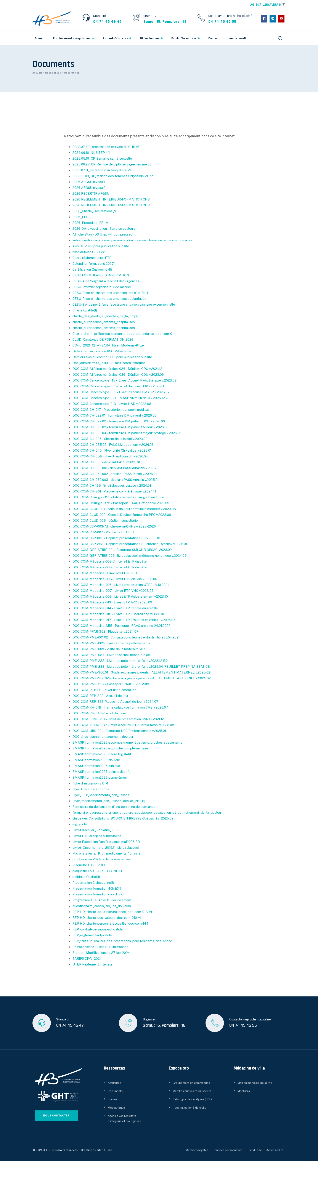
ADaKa (108, 1150)
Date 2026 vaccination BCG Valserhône (101, 351)
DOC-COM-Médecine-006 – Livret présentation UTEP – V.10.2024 (121, 585)
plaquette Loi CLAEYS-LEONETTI (98, 871)
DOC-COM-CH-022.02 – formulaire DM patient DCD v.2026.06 (118, 421)
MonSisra (244, 1091)
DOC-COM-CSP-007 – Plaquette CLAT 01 (103, 532)
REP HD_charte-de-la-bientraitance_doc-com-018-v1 (112, 912)
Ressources (53, 72)
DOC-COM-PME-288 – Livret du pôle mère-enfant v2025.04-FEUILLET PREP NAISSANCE (141, 666)
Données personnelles (228, 1150)
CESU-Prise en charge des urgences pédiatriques (109, 298)
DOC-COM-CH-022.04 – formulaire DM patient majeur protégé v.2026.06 (126, 433)
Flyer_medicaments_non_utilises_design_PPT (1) (108, 801)
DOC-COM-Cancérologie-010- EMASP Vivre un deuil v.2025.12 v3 (121, 398)
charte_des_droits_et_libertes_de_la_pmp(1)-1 (107, 316)
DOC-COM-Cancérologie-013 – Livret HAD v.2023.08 (111, 404)
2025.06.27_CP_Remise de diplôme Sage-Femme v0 (111, 164)
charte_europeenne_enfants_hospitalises (103, 322)
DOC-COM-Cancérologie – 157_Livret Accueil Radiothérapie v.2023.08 (124, 380)
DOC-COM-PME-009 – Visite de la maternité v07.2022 (112, 649)
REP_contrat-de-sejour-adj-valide (97, 929)
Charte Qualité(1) (84, 310)
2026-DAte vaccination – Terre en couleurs (104, 228)
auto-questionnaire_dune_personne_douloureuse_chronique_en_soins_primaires (132, 240)
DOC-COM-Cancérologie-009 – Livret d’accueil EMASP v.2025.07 (121, 392)
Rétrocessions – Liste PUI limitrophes (100, 947)
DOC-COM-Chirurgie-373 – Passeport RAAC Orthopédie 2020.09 (120, 503)
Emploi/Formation (183, 38)
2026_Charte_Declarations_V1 (94, 211)
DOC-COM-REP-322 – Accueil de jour (100, 696)
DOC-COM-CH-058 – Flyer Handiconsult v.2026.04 (110, 456)
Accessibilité (274, 1150)
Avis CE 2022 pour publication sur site (100, 246)
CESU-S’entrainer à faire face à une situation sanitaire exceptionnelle (123, 304)
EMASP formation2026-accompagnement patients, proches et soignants (127, 742)
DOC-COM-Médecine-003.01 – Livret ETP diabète (109, 561)
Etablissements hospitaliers (72, 38)
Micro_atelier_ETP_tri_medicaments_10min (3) (106, 853)
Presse (112, 1099)
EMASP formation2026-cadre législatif (101, 754)
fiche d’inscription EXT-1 (90, 783)
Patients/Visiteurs (115, 38)
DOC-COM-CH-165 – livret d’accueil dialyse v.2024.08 (112, 485)
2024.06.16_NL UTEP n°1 (91, 152)
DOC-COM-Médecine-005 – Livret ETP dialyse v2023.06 (114, 579)
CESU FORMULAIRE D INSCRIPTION (100, 275)
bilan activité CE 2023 (88, 252)
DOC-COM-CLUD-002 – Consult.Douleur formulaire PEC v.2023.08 (121, 514)
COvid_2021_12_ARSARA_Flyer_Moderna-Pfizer (108, 345)
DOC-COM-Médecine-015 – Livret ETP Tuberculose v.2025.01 (118, 614)
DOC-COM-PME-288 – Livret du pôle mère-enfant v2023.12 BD (120, 660)
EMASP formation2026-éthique (96, 766)
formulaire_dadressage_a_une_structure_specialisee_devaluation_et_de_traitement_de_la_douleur (147, 812)
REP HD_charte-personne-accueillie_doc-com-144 (110, 923)
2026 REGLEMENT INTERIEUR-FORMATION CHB (111, 199)
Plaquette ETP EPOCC (89, 865)
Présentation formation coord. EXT (98, 894)
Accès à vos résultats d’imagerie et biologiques (124, 1118)
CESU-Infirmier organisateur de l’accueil (102, 287)
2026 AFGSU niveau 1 (88, 182)
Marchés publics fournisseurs (192, 1091)
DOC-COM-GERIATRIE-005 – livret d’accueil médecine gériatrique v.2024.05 (129, 555)
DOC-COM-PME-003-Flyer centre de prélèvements (111, 643)
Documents (115, 1091)
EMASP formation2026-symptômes (99, 777)
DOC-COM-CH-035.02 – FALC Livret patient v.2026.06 (113, 444)
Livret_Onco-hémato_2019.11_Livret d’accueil (106, 847)
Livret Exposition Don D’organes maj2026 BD (106, 842)
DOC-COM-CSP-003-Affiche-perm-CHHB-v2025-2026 (114, 526)
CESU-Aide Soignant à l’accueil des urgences (105, 281)
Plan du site (254, 1150)
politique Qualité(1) (86, 877)
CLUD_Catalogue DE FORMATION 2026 (102, 339)
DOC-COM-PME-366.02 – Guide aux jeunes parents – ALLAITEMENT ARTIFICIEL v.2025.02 (141, 678)
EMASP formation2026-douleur (96, 760)
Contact (214, 38)
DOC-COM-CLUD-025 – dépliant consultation (106, 520)
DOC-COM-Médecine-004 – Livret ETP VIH (104, 573)
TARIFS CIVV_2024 (87, 958)
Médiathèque (116, 1107)
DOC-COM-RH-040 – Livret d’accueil (99, 713)
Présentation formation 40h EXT (96, 888)
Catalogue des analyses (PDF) (192, 1099)
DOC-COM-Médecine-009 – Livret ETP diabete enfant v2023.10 (120, 596)
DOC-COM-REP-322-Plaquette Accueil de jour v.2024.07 (115, 701)
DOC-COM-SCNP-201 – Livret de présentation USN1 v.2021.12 (118, 719)
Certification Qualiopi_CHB (92, 269)
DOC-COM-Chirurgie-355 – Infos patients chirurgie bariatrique (118, 497)
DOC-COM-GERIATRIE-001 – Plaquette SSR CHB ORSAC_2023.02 (122, 550)
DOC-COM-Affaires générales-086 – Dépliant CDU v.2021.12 (117, 368)
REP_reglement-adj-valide (92, 935)
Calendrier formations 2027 (93, 263)
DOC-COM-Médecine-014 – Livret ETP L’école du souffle (115, 608)
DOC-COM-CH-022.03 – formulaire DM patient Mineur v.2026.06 (120, 427)
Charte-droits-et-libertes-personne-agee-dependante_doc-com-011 (123, 333)
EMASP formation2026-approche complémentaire (110, 748)
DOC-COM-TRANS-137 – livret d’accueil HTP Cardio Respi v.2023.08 (123, 725)
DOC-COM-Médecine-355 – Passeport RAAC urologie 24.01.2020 (121, 625)
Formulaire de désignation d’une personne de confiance (113, 806)
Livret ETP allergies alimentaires (96, 836)
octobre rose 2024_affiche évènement (101, 859)
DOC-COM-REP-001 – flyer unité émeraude (104, 690)
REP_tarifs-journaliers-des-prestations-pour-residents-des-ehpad (122, 941)
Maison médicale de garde (255, 1082)
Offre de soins (149, 38)
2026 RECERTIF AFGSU (90, 193)
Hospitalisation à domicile (189, 1107)
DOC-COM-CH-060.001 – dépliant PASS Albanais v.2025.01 (116, 468)
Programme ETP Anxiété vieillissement (101, 900)
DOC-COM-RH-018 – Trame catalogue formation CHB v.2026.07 (120, 707)
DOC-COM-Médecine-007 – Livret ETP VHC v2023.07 (113, 590)
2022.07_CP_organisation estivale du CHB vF (106, 147)
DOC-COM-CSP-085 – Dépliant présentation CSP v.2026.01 (116, 538)
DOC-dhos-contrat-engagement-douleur (102, 736)
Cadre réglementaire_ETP (91, 258)
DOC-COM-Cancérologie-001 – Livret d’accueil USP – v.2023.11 (118, 386)
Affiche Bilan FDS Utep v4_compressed (102, 234)
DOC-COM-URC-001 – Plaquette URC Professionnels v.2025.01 (119, 731)
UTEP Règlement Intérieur (92, 964)
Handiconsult (237, 38)
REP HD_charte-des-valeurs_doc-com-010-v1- (107, 917)
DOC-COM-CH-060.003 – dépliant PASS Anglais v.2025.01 (115, 479)
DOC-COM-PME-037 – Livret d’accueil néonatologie (111, 655)
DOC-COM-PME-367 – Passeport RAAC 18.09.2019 (110, 684)
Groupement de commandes (191, 1082)
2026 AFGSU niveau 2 (89, 187)
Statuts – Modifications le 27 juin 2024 (101, 952)
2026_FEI (79, 217)
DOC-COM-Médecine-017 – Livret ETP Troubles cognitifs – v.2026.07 (123, 620)
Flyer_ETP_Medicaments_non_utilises (100, 795)
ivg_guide (79, 824)
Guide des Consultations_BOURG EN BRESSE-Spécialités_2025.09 (122, 818)
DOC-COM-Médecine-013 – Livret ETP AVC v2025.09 (112, 602)
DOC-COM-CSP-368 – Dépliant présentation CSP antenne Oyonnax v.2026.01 (129, 544)
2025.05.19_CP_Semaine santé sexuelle (102, 158)
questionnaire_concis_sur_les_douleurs (101, 906)
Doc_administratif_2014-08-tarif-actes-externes (109, 363)
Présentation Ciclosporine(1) (93, 882)
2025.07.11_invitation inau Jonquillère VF (102, 170)
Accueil (39, 38)
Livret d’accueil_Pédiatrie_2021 (95, 830)
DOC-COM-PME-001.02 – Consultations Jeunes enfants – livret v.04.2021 (126, 637)
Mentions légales (197, 1150)
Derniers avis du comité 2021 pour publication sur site (112, 357)
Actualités (114, 1082)
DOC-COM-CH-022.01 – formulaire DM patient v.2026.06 (114, 415)
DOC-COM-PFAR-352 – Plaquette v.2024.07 (105, 631)
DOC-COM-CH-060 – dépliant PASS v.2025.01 (106, 462)
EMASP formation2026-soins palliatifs (101, 771)
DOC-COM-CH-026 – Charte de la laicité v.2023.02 (110, 439)
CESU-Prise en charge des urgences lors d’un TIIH (110, 293)
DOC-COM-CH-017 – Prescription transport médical (110, 409)
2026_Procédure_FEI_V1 (90, 223)
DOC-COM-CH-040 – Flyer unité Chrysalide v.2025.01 (111, 450)
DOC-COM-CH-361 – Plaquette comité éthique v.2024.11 (114, 491)
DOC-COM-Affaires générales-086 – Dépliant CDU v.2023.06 (118, 374)
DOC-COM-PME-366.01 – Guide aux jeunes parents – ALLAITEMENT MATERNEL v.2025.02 (141, 672)
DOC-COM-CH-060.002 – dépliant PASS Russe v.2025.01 (114, 474)
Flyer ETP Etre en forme (90, 789)
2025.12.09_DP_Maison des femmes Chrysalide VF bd (113, 176)
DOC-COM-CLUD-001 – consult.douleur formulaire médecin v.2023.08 (124, 509)
